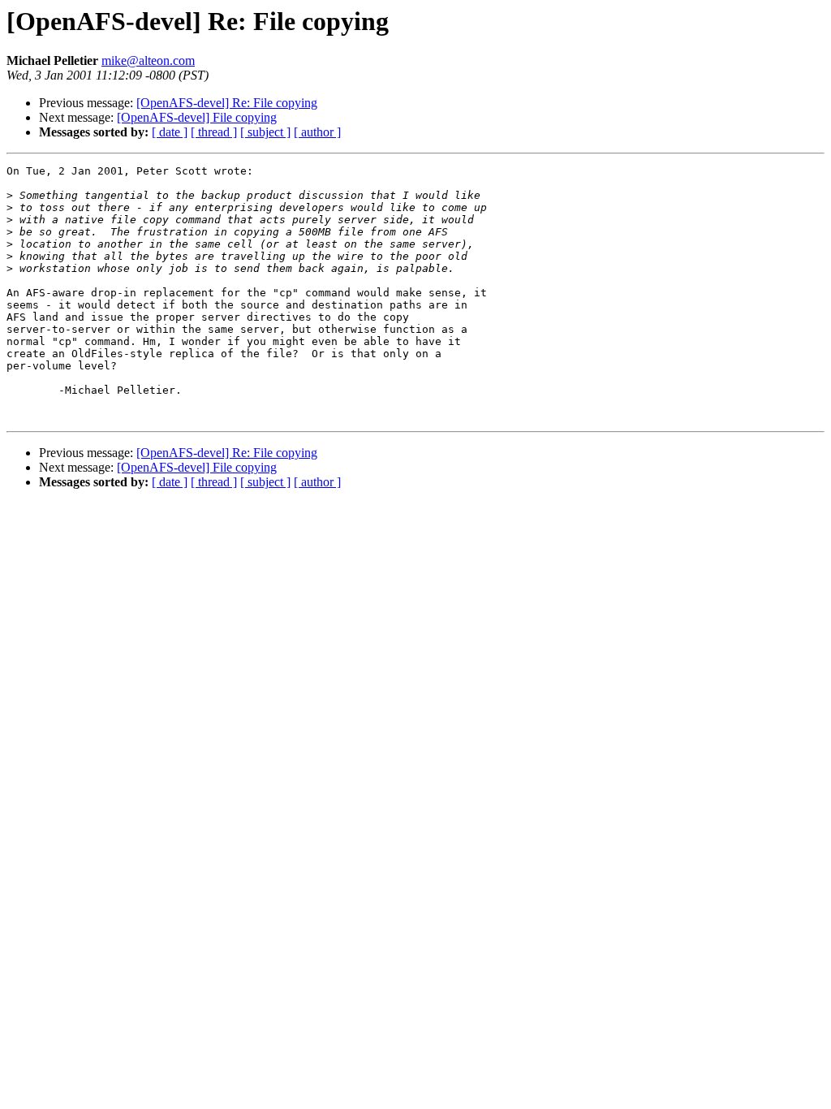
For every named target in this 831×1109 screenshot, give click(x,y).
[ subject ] (265, 132)
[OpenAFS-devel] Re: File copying (226, 103)
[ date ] (169, 132)
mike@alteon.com (148, 60)
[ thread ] (214, 132)
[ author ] (317, 132)
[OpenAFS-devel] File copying (197, 117)
